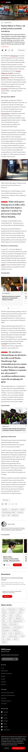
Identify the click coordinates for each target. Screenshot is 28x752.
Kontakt (3, 679)
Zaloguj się (6, 596)
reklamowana (14, 55)
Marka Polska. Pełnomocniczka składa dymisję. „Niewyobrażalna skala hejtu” (11, 559)
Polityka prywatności (6, 701)
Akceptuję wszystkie (18, 748)
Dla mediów (4, 703)
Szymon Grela (11, 524)
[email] (12, 504)
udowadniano (5, 77)
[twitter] (9, 504)
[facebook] (5, 504)
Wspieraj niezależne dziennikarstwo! (10, 655)
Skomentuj (21, 50)
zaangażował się (5, 113)
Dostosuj (6, 748)
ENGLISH (3, 684)
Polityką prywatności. (21, 740)
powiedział (4, 343)
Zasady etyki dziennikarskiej (8, 695)
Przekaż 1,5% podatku (6, 673)
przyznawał (4, 88)
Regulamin (3, 698)
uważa (22, 367)
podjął (3, 264)
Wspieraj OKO (4, 671)
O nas (2, 668)
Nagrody (3, 676)
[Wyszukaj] (25, 2)
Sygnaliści (3, 682)
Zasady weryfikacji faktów (7, 692)
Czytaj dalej (17, 565)
